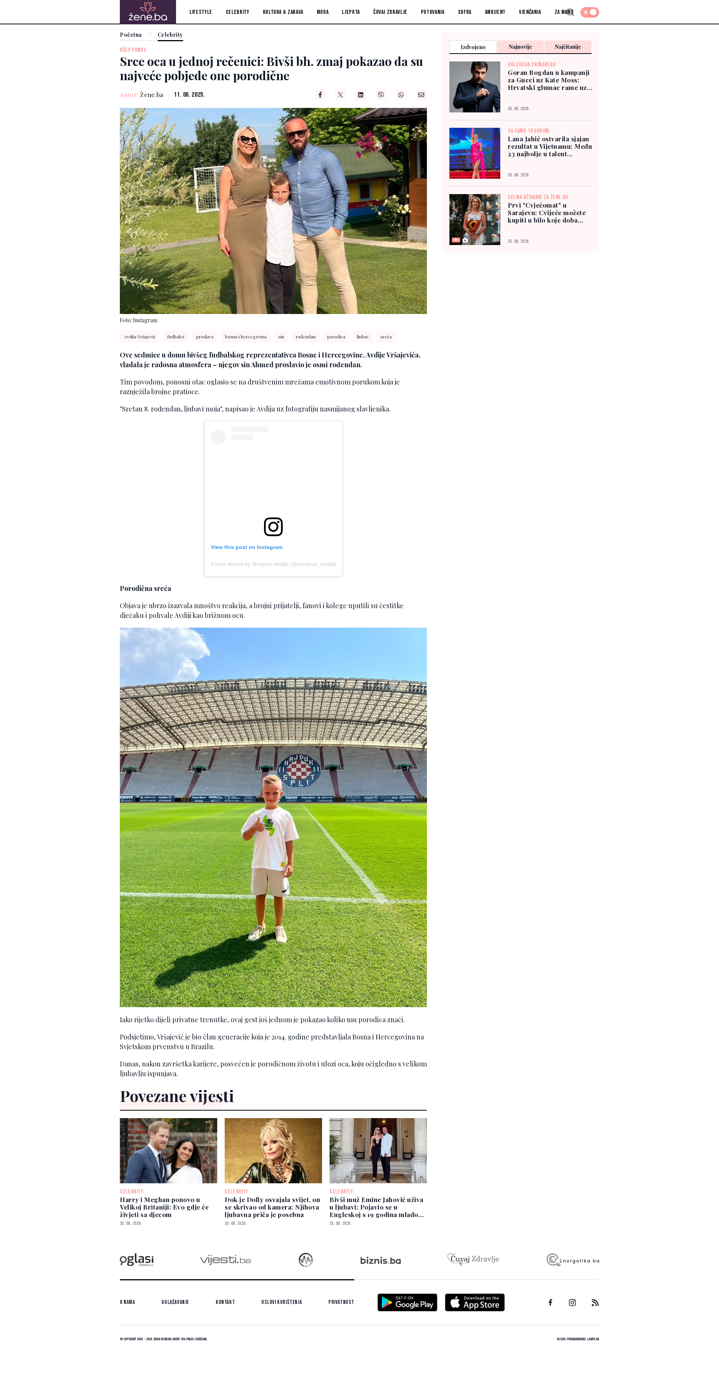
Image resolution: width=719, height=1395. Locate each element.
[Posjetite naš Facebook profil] (550, 1302)
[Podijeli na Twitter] (340, 94)
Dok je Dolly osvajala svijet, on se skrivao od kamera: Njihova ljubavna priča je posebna (272, 1207)
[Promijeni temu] (589, 12)
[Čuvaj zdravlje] (473, 1259)
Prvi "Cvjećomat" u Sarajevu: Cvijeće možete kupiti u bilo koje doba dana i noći (547, 212)
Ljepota (351, 12)
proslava (204, 336)
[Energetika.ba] (572, 1259)
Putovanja (433, 12)
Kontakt (225, 1302)
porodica (336, 336)
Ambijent (495, 12)
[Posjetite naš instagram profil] (572, 1303)
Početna (131, 35)
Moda (323, 12)
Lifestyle (200, 12)
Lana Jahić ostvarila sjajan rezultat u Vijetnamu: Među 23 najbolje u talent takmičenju (550, 146)
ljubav (363, 336)
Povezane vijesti (177, 1095)
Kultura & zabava (283, 12)
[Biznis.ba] (381, 1260)
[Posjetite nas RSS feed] (595, 1303)
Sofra (464, 12)
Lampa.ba (593, 1339)
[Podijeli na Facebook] (320, 94)
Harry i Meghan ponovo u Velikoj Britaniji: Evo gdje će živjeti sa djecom (164, 1207)
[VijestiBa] (225, 1259)
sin (281, 336)
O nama (127, 1302)
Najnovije (520, 46)
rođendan (306, 336)
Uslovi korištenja (281, 1302)
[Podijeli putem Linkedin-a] (360, 94)
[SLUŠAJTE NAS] (305, 1259)
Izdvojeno (473, 47)
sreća (386, 336)
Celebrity (237, 12)
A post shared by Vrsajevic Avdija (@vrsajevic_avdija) (273, 564)
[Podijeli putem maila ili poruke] (421, 94)
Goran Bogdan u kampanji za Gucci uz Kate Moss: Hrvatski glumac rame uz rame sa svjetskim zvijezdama (549, 80)
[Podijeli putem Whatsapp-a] (401, 94)
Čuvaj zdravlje (390, 12)
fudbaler (176, 336)
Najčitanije (568, 46)
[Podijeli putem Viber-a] (380, 94)
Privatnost (341, 1302)
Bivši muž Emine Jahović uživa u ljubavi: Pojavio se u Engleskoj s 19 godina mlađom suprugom (377, 1207)
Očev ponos (133, 50)
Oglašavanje (175, 1302)
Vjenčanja (530, 12)
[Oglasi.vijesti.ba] (137, 1259)
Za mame (564, 12)
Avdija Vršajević (140, 336)
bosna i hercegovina (246, 336)
